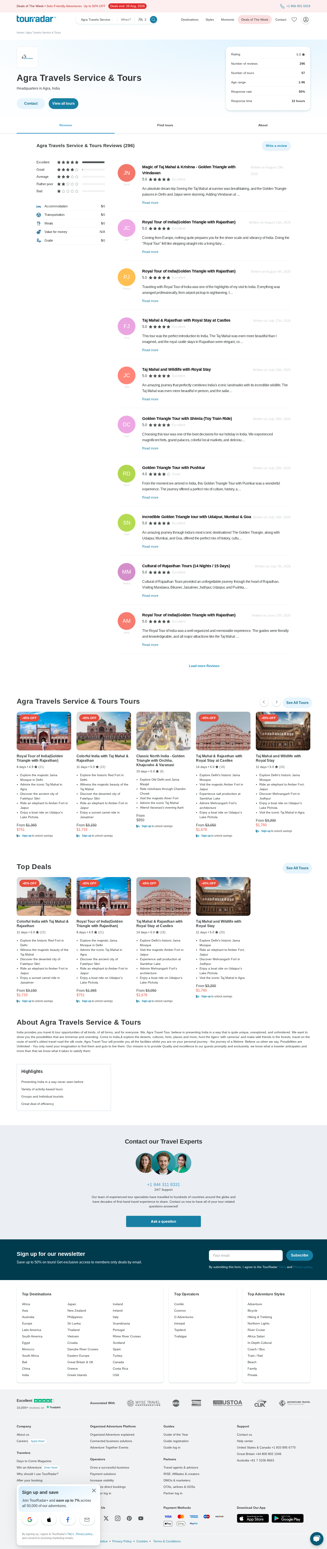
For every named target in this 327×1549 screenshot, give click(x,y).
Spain (117, 1349)
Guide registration (176, 1441)
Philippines (75, 1317)
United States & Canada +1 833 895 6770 (266, 1447)
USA (116, 1375)
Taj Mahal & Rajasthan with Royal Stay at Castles (186, 320)
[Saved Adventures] (294, 19)
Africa (26, 1304)
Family (252, 1368)
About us (23, 1434)
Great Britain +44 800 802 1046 (259, 1454)
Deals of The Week (254, 19)
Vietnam (73, 1336)
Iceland (118, 1304)
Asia (25, 1310)
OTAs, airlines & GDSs (179, 1487)
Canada (118, 1362)
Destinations (189, 19)
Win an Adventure (37, 1467)
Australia (28, 1317)
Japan (71, 1304)
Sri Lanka (74, 1323)
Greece (72, 1368)
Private (252, 1375)
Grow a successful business (109, 1467)
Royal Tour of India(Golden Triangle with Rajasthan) (188, 222)
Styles (210, 19)
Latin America (31, 1330)
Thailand (73, 1330)
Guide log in (172, 1447)
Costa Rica (120, 1368)
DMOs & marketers (177, 1480)
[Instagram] (117, 1518)
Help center (245, 1441)
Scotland (119, 1343)
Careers (30, 1441)
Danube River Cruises (82, 1349)
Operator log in (100, 1493)
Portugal (119, 1330)
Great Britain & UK (80, 1362)
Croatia (72, 1343)
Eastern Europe (78, 1355)
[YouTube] (140, 1518)
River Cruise (256, 1330)
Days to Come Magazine (34, 1461)
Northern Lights (258, 1323)
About (263, 125)
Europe (27, 1323)
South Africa (30, 1355)
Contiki (179, 1304)
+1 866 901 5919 (298, 6)
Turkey (117, 1355)
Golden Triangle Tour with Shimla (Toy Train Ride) (187, 418)
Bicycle (252, 1310)
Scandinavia (121, 1323)
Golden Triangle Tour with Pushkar (173, 467)
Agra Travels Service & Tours (43, 32)
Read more (150, 202)
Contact (280, 19)
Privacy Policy (122, 1541)
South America (32, 1336)
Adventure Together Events (109, 1447)
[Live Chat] (316, 1538)
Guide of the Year (176, 1434)
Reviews (65, 125)
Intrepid (179, 1323)
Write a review (276, 145)
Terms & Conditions (166, 1541)
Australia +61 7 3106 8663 (255, 1460)
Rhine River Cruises (127, 1336)
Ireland (118, 1310)
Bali (24, 1362)
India (25, 1375)
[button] (44, 836)
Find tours (165, 125)
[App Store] (253, 1518)
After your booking (29, 1480)
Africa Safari (256, 1336)
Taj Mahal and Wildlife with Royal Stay (176, 369)
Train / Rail (255, 1355)
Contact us (244, 1434)
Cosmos (180, 1310)
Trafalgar (180, 1336)
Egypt (26, 1343)
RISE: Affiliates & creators (181, 1474)
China (26, 1368)
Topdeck (180, 1330)
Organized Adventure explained (112, 1434)
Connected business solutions (111, 1441)
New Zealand (76, 1310)
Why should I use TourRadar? (38, 1474)
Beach (252, 1362)
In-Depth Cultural (260, 1343)
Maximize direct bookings (108, 1487)
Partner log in (173, 1493)
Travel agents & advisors (181, 1467)
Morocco (28, 1349)
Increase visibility (102, 1480)
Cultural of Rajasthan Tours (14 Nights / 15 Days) (186, 566)
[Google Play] (288, 1518)
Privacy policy (302, 1267)
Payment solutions (103, 1474)
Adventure (255, 1304)
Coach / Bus (256, 1349)
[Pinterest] (129, 1518)
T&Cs (282, 1267)
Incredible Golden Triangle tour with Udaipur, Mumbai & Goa (196, 517)
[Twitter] (106, 1518)
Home (20, 32)
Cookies (142, 1541)
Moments (227, 19)
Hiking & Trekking (260, 1317)
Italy (116, 1317)
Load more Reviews (204, 666)
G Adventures (183, 1317)
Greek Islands (77, 1375)
